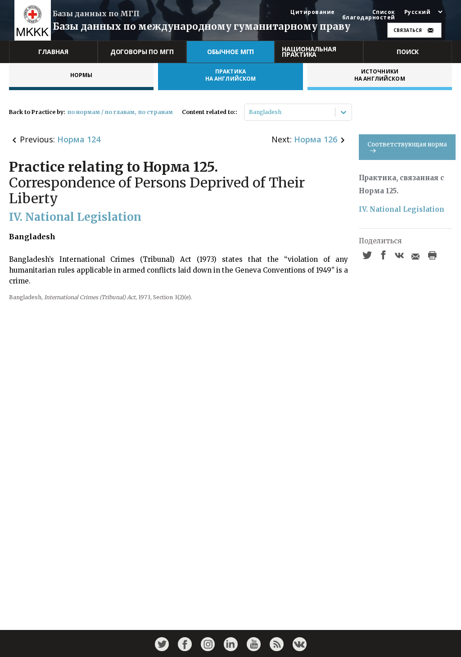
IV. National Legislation (401, 209)
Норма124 (78, 139)
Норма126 (315, 139)
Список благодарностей (368, 14)
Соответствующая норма (407, 144)
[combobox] (249, 112)
